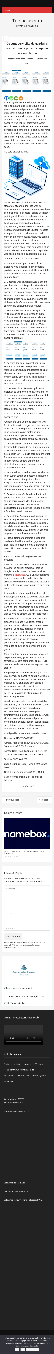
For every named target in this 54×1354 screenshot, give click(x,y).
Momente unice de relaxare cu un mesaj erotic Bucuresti (25, 1078)
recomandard (14, 59)
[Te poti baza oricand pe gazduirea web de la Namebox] (27, 833)
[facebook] (27, 3)
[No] (50, 1344)
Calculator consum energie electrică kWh (23, 1200)
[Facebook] (6, 98)
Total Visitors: (11, 1102)
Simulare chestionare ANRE (16, 1112)
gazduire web (28, 786)
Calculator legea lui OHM (15, 1183)
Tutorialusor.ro (27, 20)
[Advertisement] (27, 1147)
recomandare (27, 59)
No (22, 1350)
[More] (21, 98)
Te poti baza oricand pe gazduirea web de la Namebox (24, 852)
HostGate (20, 574)
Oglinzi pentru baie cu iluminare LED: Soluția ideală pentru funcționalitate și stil (24, 1067)
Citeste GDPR (32, 1350)
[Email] (16, 98)
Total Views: (10, 1099)
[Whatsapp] (11, 98)
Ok (17, 1350)
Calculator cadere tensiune (16, 1191)
